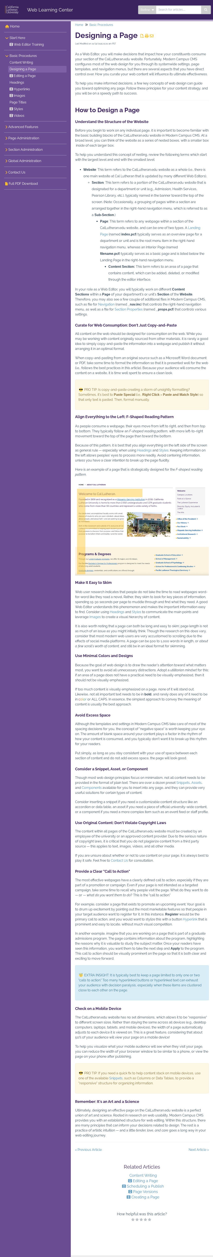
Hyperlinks (21, 89)
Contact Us (16, 172)
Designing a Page (23, 69)
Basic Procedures (23, 56)
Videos (18, 116)
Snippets (183, 783)
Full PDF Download (23, 184)
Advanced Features (23, 127)
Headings (17, 82)
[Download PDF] (142, 36)
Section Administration (25, 150)
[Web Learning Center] (12, 5)
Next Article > (199, 1150)
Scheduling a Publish (145, 1186)
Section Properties (129, 309)
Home (15, 26)
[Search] (206, 9)
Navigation (106, 304)
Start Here (17, 38)
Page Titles (18, 102)
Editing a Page (24, 76)
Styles (18, 109)
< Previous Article (88, 1150)
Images (19, 96)
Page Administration (23, 138)
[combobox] (179, 9)
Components (92, 788)
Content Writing (21, 62)
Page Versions (145, 1191)
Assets (196, 783)
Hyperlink (190, 919)
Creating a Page (144, 1197)
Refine (146, 10)
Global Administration (24, 161)
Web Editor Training (28, 45)
